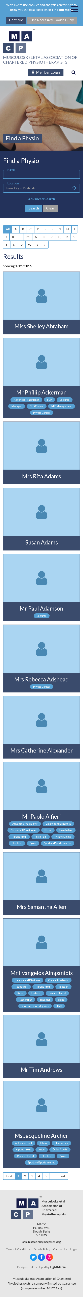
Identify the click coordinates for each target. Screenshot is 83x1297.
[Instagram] (49, 1257)
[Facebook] (41, 1257)
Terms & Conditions (18, 1249)
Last (62, 1176)
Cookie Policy (41, 1249)
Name (11, 169)
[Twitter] (33, 1257)
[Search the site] (73, 72)
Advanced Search (41, 199)
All (8, 229)
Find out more (62, 9)
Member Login (48, 72)
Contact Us (60, 1249)
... (53, 1176)
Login (73, 1249)
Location (13, 183)
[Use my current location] (74, 187)
